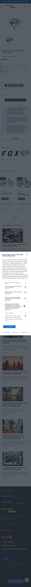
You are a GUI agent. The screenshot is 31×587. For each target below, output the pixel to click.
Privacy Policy (24, 332)
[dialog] (15, 293)
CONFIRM (9, 326)
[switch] (25, 287)
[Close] (27, 254)
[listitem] (15, 283)
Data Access (15, 332)
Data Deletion (6, 332)
